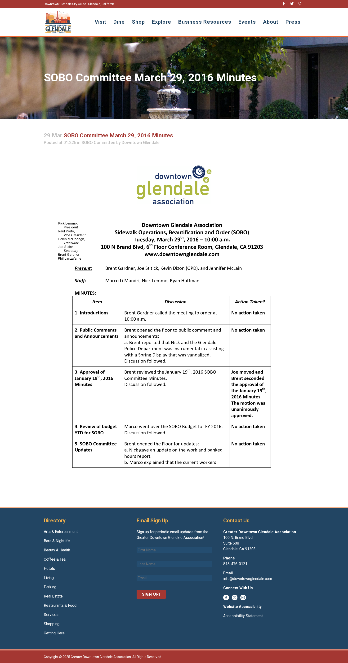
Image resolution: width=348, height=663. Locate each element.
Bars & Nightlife (57, 541)
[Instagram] (243, 597)
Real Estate (53, 596)
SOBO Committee (98, 142)
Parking (50, 587)
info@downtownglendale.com (247, 578)
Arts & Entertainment (61, 531)
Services (51, 614)
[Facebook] (226, 597)
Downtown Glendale (141, 142)
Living (49, 578)
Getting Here (54, 633)
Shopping (51, 624)
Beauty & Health (57, 550)
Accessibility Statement (243, 616)
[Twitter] (234, 597)
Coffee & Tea (55, 559)
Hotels (49, 568)
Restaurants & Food (60, 605)
